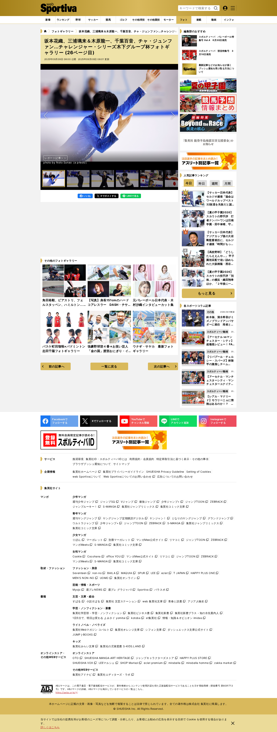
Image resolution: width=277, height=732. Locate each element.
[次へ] (46, 115)
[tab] (78, 20)
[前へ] (173, 115)
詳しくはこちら (50, 727)
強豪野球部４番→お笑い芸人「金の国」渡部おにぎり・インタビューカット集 (108, 350)
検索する (215, 8)
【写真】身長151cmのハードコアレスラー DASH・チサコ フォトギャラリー (108, 304)
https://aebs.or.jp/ (67, 692)
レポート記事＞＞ (55, 157)
